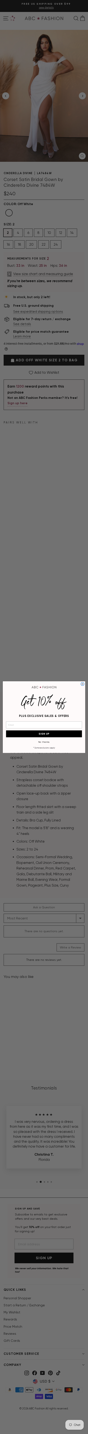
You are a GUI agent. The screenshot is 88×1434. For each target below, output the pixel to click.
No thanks (44, 741)
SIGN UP (44, 733)
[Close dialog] (82, 684)
